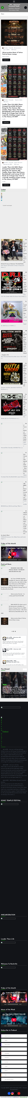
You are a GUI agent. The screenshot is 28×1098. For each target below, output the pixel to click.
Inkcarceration (17, 48)
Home (2, 14)
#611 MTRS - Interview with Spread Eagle (13, 749)
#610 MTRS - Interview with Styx (11, 764)
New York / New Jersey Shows (9, 686)
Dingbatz (10, 684)
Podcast (5, 731)
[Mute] (23, 560)
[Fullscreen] (25, 560)
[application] (14, 554)
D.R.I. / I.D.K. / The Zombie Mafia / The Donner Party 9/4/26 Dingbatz (12, 691)
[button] (24, 669)
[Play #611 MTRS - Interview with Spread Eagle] (4, 638)
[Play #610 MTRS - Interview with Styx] (4, 650)
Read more (6, 59)
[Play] (3, 560)
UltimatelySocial (23, 1097)
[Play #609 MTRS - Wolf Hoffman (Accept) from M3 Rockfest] (4, 662)
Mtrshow (6, 48)
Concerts (5, 684)
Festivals (11, 48)
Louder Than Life (18, 162)
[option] (14, 685)
